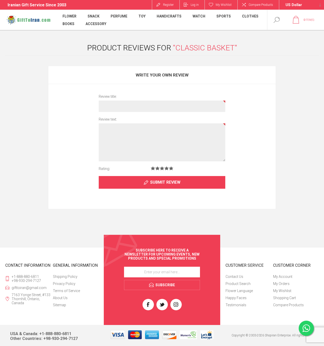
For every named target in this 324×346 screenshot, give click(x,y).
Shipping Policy (65, 277)
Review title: (108, 96)
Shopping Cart (284, 298)
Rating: (104, 168)
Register (168, 5)
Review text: (108, 119)
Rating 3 (162, 168)
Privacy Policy (64, 284)
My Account (282, 277)
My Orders (281, 284)
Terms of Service (66, 291)
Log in (195, 5)
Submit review (165, 182)
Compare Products (261, 5)
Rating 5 (171, 168)
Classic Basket (205, 47)
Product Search (238, 284)
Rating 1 (153, 168)
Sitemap (59, 305)
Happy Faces (236, 298)
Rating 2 (157, 168)
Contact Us (234, 277)
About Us (60, 298)
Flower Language (239, 291)
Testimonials (236, 305)
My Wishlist (282, 291)
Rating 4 (166, 168)
